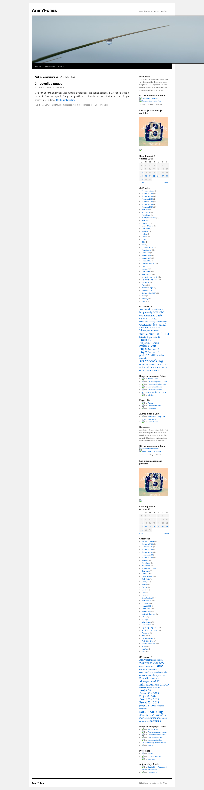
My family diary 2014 (149, 279)
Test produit (162, 367)
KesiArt (142, 327)
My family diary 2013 (149, 277)
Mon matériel (146, 274)
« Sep (141, 182)
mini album (146, 333)
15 (142, 172)
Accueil (38, 66)
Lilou (143, 266)
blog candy (145, 312)
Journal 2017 (146, 260)
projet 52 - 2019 (147, 355)
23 (146, 176)
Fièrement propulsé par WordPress (155, 783)
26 (158, 176)
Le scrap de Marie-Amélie (157, 384)
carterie (143, 318)
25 (154, 176)
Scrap (47, 104)
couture (144, 234)
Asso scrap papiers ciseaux (157, 381)
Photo (144, 285)
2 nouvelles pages (48, 83)
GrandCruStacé (147, 247)
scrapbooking (87, 104)
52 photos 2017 (147, 201)
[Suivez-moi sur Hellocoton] (150, 101)
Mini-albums (146, 271)
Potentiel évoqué (147, 287)
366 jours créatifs (148, 191)
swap (166, 364)
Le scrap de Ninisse (155, 387)
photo (164, 333)
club (149, 319)
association (71, 104)
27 (163, 176)
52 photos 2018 (147, 204)
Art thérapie (146, 212)
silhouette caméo (147, 364)
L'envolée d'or (153, 421)
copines (155, 322)
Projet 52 (145, 339)
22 (142, 176)
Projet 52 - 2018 (149, 352)
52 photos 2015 (147, 196)
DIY (143, 242)
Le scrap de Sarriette (155, 389)
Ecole (144, 244)
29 (142, 179)
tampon (154, 367)
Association (146, 215)
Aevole (150, 403)
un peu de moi (144, 370)
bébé (79, 104)
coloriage (145, 231)
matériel (152, 330)
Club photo (146, 228)
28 (167, 176)
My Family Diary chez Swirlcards (154, 392)
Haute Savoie (146, 250)
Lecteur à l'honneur (148, 263)
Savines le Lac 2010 (149, 293)
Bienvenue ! (50, 66)
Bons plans (146, 220)
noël (157, 334)
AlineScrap (150, 104)
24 (150, 176)
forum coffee (162, 321)
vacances (155, 370)
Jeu (155, 324)
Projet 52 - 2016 (148, 345)
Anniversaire (145, 309)
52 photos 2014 (147, 193)
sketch (159, 364)
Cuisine (144, 236)
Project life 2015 (147, 290)
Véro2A (151, 395)
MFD (157, 330)
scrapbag (145, 298)
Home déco (146, 252)
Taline (61, 87)
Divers (144, 239)
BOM (155, 312)
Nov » (166, 182)
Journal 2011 (146, 255)
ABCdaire (145, 209)
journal (162, 324)
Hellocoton (159, 104)
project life (156, 337)
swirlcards (144, 367)
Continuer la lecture (67, 99)
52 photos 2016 (147, 199)
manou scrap (155, 327)
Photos (61, 66)
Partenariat (145, 282)
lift (147, 327)
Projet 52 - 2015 (149, 343)
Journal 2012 (146, 258)
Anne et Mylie (153, 378)
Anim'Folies (44, 10)
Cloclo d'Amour (147, 226)
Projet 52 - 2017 (149, 348)
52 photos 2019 (147, 207)
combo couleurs (145, 321)
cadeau (143, 315)
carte (159, 314)
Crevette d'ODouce (154, 405)
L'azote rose (152, 408)
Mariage (145, 269)
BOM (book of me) (149, 217)
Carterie (144, 223)
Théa (53, 104)
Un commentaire (101, 104)
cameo (151, 315)
